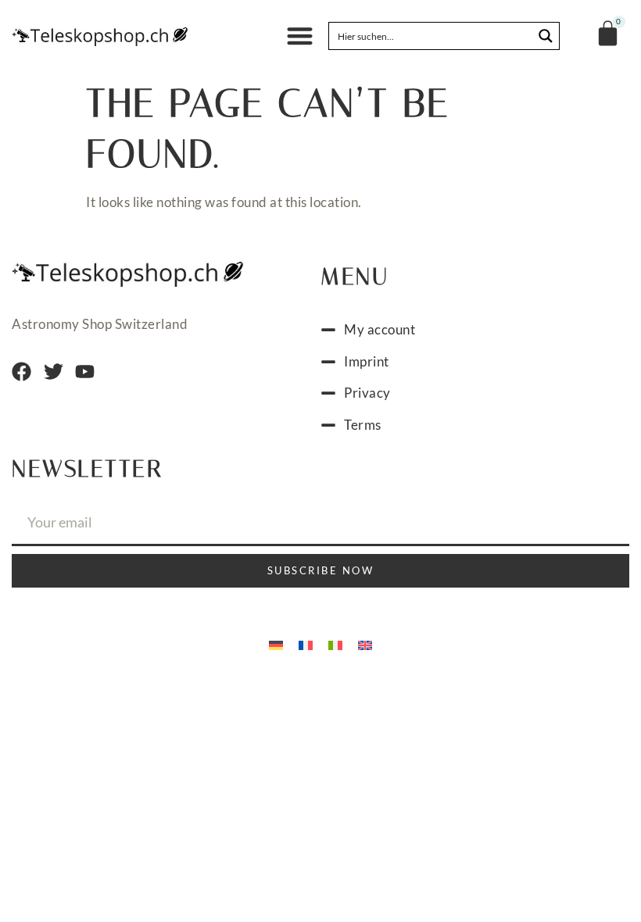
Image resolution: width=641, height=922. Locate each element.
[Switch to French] (305, 644)
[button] (300, 36)
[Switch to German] (276, 644)
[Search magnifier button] (545, 36)
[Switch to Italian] (335, 644)
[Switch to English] (365, 644)
